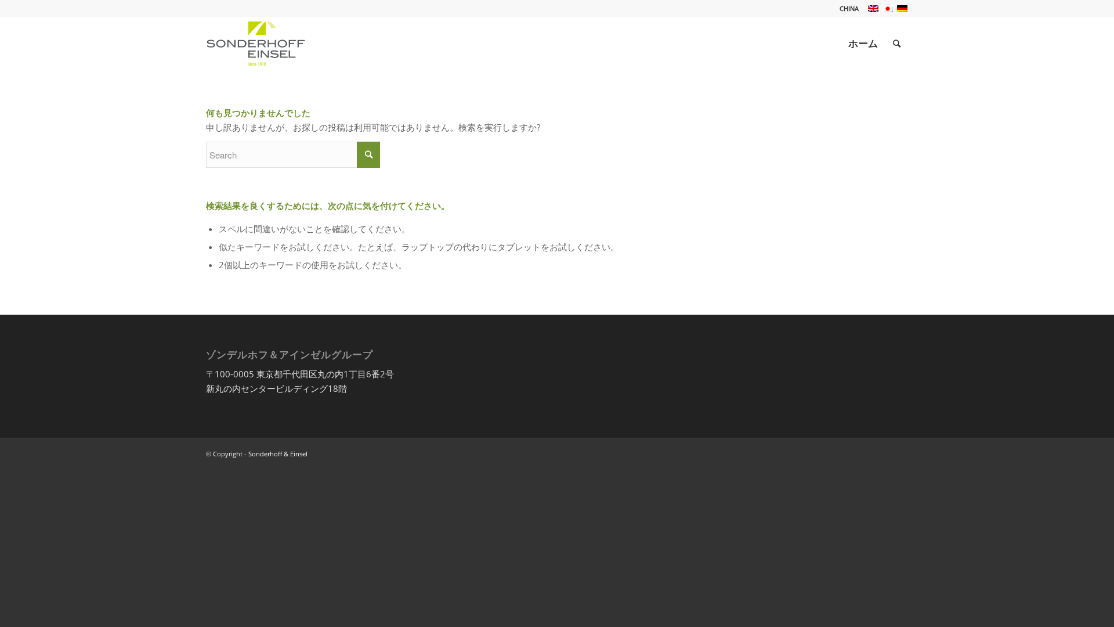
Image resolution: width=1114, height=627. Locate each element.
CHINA (849, 8)
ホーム (863, 43)
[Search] (896, 43)
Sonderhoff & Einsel (278, 453)
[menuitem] (846, 9)
